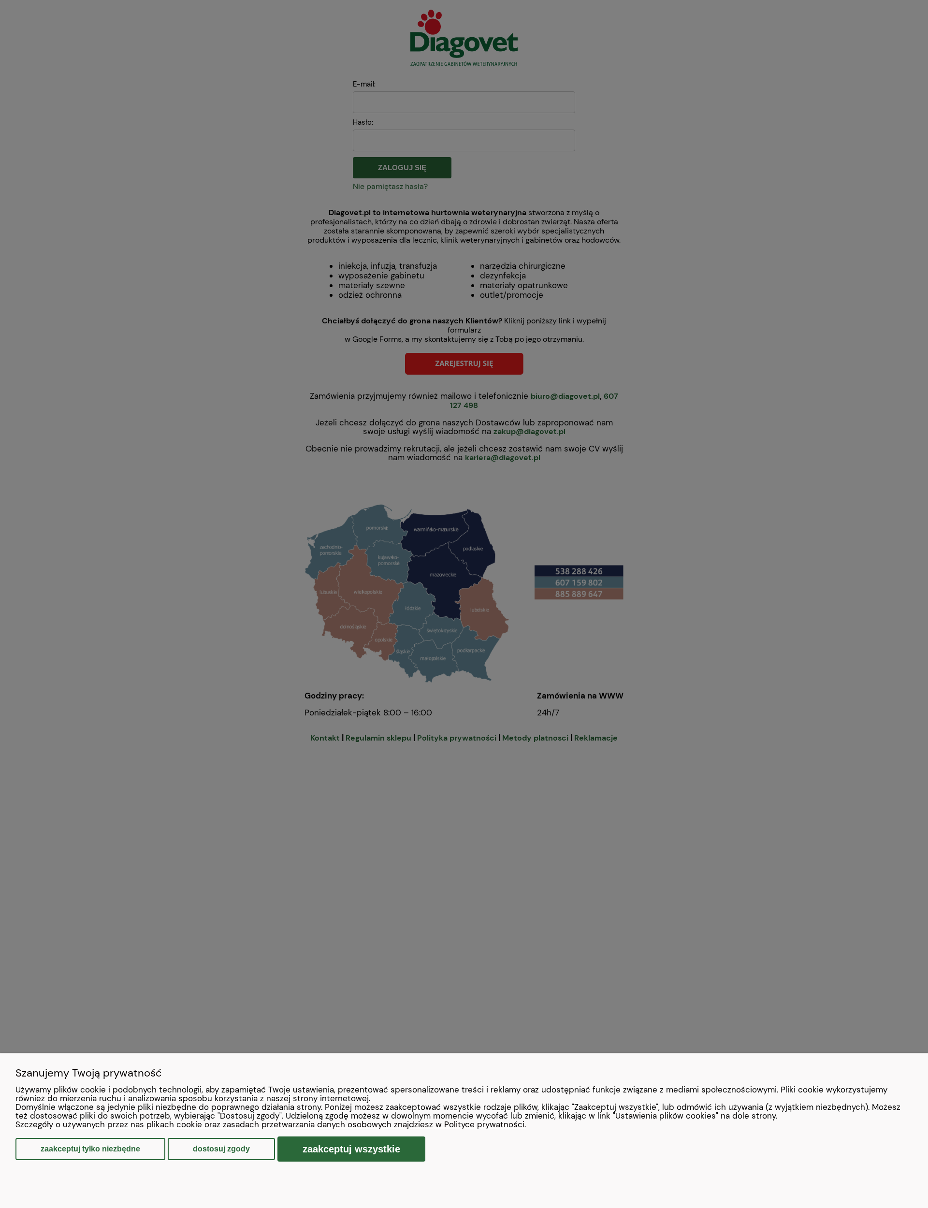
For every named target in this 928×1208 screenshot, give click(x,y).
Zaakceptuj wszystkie (351, 1149)
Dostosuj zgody (221, 1149)
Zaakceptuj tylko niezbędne (90, 1149)
